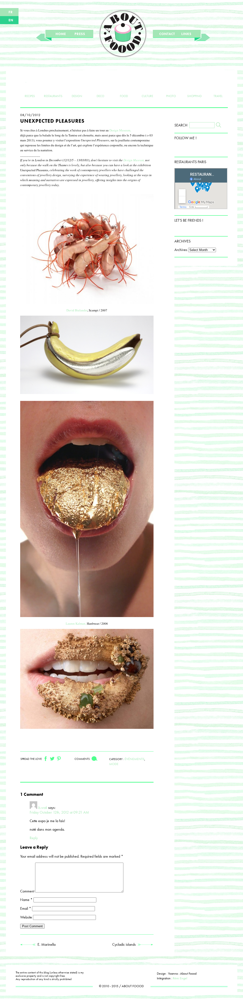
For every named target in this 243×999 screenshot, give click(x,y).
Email (25, 908)
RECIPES (30, 96)
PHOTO (171, 96)
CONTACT (167, 34)
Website (26, 917)
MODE (113, 764)
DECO (100, 96)
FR (11, 12)
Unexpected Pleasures (52, 120)
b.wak (42, 807)
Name (26, 899)
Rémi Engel (180, 978)
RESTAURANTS (53, 96)
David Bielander (76, 310)
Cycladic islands (125, 944)
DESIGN (77, 96)
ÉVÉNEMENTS (134, 759)
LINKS (186, 34)
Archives (180, 249)
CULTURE (147, 96)
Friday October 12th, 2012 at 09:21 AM (59, 812)
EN (11, 20)
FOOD (124, 96)
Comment (27, 891)
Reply (34, 837)
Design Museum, (120, 130)
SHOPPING (194, 96)
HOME (61, 34)
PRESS (80, 34)
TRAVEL (218, 96)
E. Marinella (46, 944)
